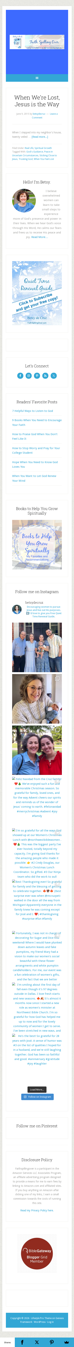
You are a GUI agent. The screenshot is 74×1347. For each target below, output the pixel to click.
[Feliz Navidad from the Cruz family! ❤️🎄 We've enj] (37, 801)
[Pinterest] (51, 1342)
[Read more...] (40, 136)
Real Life (29, 148)
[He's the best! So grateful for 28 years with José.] (37, 1058)
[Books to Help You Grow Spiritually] (37, 568)
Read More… (39, 237)
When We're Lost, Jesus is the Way (37, 101)
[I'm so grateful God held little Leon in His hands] (37, 699)
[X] (37, 1342)
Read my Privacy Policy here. (37, 1210)
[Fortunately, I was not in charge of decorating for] (37, 956)
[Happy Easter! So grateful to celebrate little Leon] (37, 647)
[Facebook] (22, 1342)
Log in (50, 1322)
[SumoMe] (66, 1342)
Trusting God (26, 159)
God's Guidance (34, 151)
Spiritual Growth (43, 148)
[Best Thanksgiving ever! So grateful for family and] (37, 904)
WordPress (40, 1322)
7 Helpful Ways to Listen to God (32, 411)
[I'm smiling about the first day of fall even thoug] (37, 1007)
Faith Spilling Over (37, 42)
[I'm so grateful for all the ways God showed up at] (37, 853)
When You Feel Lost (44, 159)
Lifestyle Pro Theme (41, 1318)
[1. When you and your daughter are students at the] (37, 750)
